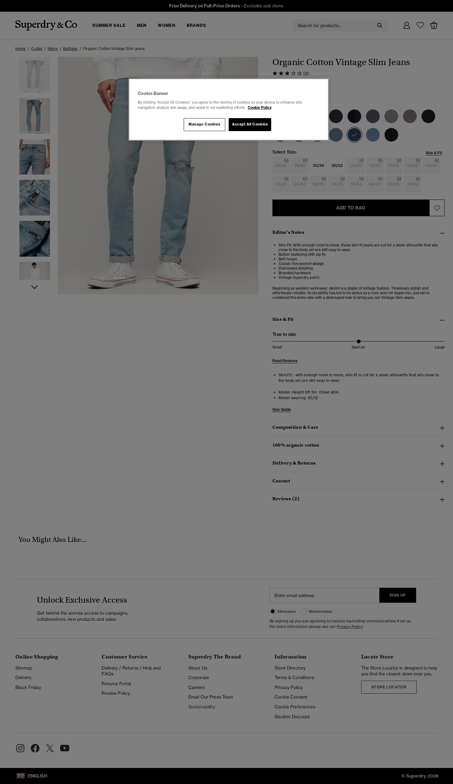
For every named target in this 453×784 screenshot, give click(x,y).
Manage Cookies (204, 124)
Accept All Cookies (250, 124)
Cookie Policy (259, 107)
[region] (229, 109)
